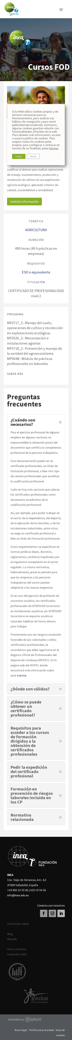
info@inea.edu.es (18, 895)
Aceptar (18, 156)
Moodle (12, 939)
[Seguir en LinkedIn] (61, 913)
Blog (10, 934)
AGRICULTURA (36, 229)
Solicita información (24, 201)
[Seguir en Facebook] (43, 913)
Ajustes (53, 148)
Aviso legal (21, 1030)
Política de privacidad (41, 1030)
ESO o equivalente (36, 272)
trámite (21, 675)
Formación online (18, 924)
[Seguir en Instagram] (52, 913)
